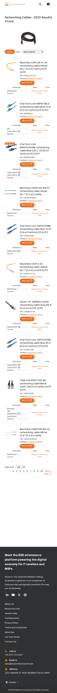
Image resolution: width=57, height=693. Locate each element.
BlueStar (10, 409)
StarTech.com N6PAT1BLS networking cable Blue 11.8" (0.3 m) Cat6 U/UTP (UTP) (35, 106)
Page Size (9, 467)
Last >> (47, 473)
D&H (8, 411)
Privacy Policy (11, 622)
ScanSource (12, 91)
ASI (8, 129)
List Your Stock (12, 636)
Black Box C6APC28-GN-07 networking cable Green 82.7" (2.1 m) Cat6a (35, 191)
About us (9, 603)
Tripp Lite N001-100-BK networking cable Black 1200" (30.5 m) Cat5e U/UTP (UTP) (35, 384)
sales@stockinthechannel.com (19, 663)
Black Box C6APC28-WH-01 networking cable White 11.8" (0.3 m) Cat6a (35, 432)
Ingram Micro (12, 131)
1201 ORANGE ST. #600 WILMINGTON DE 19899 (27, 673)
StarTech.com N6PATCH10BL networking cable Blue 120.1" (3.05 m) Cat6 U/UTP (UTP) (34, 148)
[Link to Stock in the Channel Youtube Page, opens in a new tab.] (13, 596)
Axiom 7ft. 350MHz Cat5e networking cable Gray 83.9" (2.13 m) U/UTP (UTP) (36, 304)
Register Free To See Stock (40, 92)
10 (42, 471)
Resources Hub (12, 608)
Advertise (9, 632)
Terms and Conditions (16, 627)
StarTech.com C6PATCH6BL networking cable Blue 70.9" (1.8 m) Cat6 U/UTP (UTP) (35, 229)
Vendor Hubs (11, 613)
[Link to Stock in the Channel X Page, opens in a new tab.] (19, 596)
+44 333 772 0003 (13, 654)
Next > (48, 471)
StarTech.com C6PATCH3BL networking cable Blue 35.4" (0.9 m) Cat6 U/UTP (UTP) (35, 342)
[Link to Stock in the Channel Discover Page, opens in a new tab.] (25, 596)
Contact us (10, 641)
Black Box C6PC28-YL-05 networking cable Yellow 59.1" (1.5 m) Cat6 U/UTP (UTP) (34, 67)
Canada (12, 682)
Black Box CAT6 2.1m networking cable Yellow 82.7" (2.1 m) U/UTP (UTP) (34, 267)
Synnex (10, 93)
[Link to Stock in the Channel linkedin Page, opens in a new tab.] (7, 596)
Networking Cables (35, 78)
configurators (12, 618)
